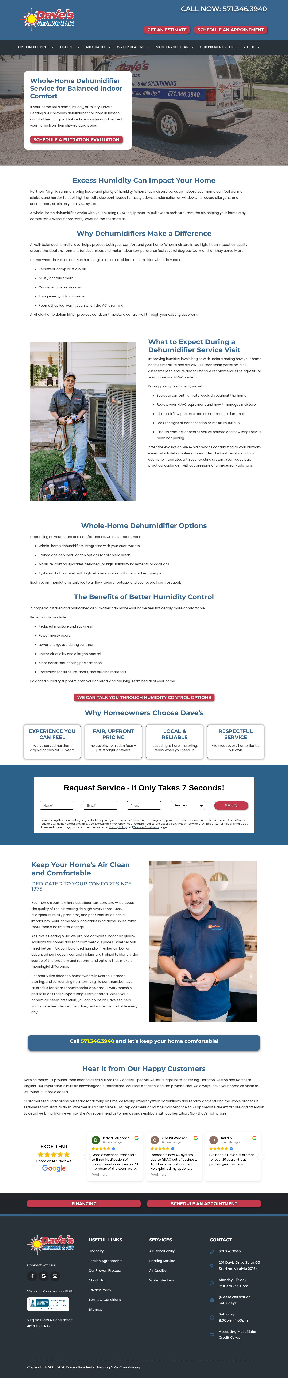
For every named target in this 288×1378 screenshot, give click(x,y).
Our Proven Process (218, 47)
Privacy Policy (118, 827)
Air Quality (96, 47)
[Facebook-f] (32, 1276)
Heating (67, 47)
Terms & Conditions (146, 827)
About (249, 47)
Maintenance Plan (172, 47)
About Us (96, 1280)
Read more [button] (99, 1175)
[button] (261, 1157)
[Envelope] (55, 1276)
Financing (96, 1251)
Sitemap (95, 1309)
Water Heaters (130, 47)
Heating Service (162, 1260)
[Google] (44, 1276)
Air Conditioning (32, 47)
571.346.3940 (245, 9)
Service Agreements (105, 1260)
